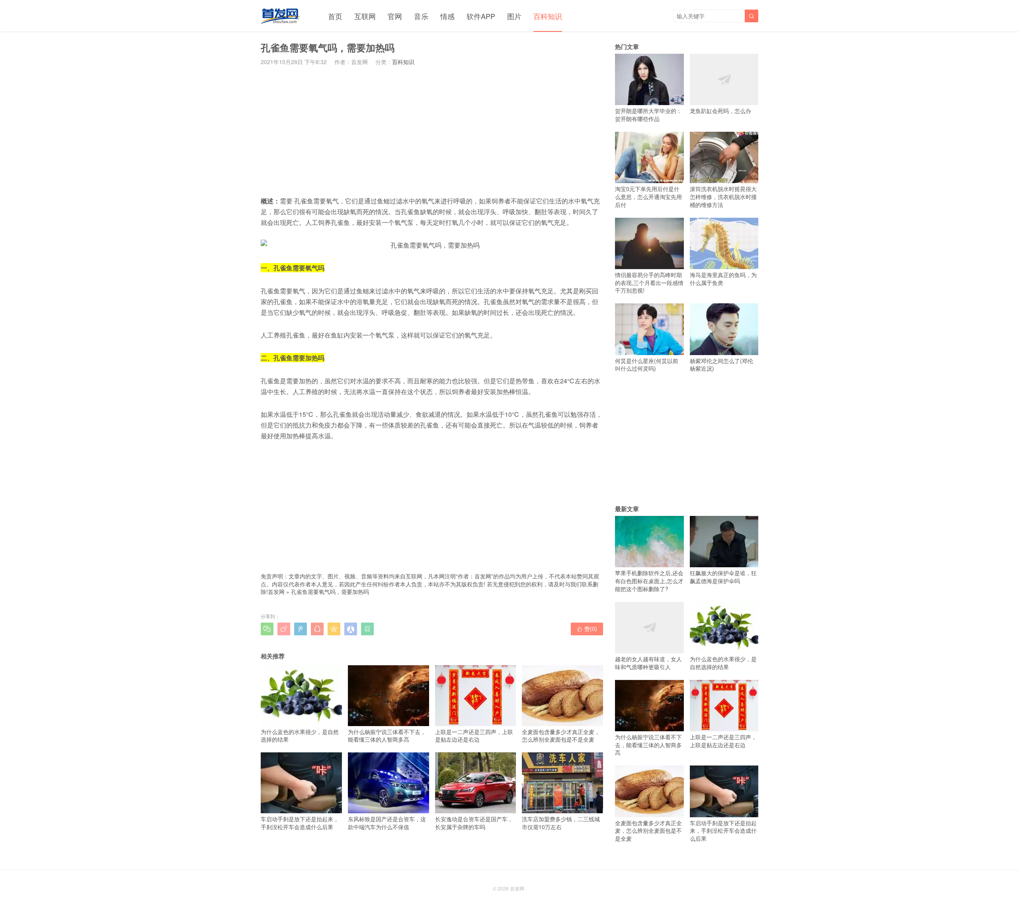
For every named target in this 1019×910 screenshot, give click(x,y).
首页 (335, 16)
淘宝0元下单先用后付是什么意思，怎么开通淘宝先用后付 (648, 196)
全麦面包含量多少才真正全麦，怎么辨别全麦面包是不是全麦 (561, 735)
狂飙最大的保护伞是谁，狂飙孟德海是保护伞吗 (723, 577)
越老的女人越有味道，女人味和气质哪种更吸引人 (648, 663)
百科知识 (547, 16)
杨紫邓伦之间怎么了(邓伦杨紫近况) (721, 364)
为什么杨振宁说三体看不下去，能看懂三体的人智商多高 (387, 735)
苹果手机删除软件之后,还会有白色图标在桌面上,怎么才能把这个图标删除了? (649, 580)
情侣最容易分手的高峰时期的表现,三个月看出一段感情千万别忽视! (649, 282)
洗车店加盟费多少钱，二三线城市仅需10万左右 (561, 822)
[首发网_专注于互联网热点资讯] (280, 16)
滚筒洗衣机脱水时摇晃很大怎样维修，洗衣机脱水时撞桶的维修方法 (723, 196)
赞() (587, 629)
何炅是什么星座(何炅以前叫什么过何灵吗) (646, 364)
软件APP (481, 16)
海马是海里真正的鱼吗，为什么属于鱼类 (723, 279)
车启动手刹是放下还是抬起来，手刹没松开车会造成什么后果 (300, 822)
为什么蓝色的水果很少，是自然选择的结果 (300, 735)
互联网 (365, 16)
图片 (514, 16)
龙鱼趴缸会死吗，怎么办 (720, 111)
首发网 (276, 592)
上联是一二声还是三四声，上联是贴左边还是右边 (474, 735)
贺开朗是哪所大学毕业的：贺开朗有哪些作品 (648, 115)
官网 (395, 16)
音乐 (421, 16)
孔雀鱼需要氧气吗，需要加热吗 (330, 592)
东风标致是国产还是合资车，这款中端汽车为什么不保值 (387, 822)
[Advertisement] (432, 130)
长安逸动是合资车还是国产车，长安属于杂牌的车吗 (474, 822)
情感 (447, 16)
